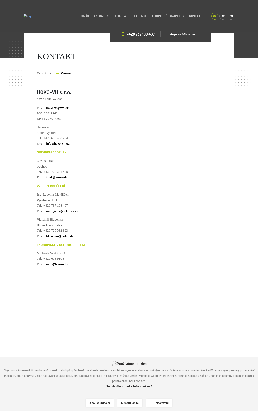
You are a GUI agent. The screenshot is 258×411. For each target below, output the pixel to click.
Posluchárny (181, 351)
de (223, 16)
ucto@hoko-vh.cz (58, 264)
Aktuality (101, 16)
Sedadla (120, 16)
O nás (85, 16)
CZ (214, 16)
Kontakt (195, 16)
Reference (139, 16)
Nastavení (162, 403)
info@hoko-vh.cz (58, 143)
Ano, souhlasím (99, 403)
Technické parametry (168, 16)
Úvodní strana (45, 73)
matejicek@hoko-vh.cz (184, 34)
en (231, 16)
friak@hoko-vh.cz (58, 177)
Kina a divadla (182, 346)
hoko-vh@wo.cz (57, 108)
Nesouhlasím (130, 403)
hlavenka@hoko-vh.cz (61, 236)
